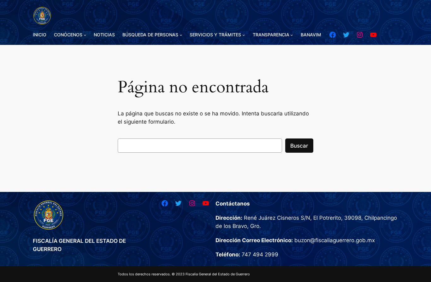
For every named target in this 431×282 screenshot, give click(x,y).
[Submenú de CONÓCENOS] (85, 35)
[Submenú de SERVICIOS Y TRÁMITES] (243, 35)
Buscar (299, 146)
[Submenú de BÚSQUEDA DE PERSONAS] (181, 35)
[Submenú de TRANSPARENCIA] (291, 35)
